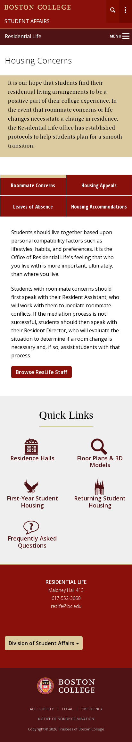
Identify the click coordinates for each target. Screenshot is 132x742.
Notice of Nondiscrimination (66, 718)
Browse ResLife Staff (41, 372)
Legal (67, 708)
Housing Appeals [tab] (99, 185)
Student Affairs (27, 21)
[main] (66, 324)
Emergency (92, 708)
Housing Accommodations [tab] (99, 206)
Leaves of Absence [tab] (33, 206)
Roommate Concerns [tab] (33, 185)
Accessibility (42, 708)
